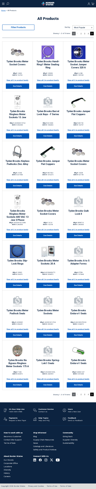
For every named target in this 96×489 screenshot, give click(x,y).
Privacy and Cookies (36, 486)
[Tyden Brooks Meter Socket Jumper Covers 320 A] (78, 52)
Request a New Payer (17, 420)
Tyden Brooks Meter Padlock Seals (17, 312)
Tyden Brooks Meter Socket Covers (17, 63)
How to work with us (13, 433)
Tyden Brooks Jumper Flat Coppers (78, 113)
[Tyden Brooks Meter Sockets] (48, 301)
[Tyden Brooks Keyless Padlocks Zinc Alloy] (17, 152)
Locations (8, 466)
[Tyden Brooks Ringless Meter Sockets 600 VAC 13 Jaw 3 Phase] (17, 201)
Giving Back (67, 436)
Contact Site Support (13, 440)
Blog (35, 436)
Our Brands (8, 460)
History (7, 473)
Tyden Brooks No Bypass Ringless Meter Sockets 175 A (17, 363)
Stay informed (39, 433)
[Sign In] (88, 3)
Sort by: (67, 27)
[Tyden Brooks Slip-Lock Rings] (17, 251)
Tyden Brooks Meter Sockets (48, 312)
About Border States (13, 456)
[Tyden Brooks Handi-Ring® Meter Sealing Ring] (48, 52)
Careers (7, 476)
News (35, 443)
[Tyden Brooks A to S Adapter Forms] (78, 251)
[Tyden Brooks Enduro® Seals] (78, 301)
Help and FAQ (44, 420)
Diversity (7, 470)
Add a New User (74, 412)
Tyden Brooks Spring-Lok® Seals (48, 362)
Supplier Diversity (70, 440)
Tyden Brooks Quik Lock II (78, 212)
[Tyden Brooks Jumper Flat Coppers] (78, 102)
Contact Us (42, 412)
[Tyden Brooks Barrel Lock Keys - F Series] (48, 102)
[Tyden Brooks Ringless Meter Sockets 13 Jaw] (17, 102)
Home (3, 10)
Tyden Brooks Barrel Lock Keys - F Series (48, 113)
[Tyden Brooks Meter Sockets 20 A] (48, 251)
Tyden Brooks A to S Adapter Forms (78, 262)
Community (68, 433)
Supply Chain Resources (43, 440)
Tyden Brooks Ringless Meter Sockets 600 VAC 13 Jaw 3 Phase (17, 215)
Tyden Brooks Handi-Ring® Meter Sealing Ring (48, 64)
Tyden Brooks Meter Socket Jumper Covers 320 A (78, 64)
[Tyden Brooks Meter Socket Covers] (17, 52)
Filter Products (18, 27)
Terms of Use (52, 486)
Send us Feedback (75, 420)
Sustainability (68, 443)
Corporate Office (11, 463)
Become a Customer (12, 436)
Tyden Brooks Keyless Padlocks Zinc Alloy (18, 162)
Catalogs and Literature (43, 446)
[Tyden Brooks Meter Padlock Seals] (17, 301)
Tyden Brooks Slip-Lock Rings (17, 262)
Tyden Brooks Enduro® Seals (78, 312)
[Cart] (92, 3)
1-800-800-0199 (15, 412)
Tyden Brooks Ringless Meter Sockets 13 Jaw (17, 114)
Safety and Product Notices (44, 449)
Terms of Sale (9, 443)
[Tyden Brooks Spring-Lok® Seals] (48, 351)
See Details (17, 86)
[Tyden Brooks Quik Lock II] (78, 201)
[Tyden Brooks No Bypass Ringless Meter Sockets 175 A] (17, 351)
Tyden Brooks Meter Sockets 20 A (48, 262)
